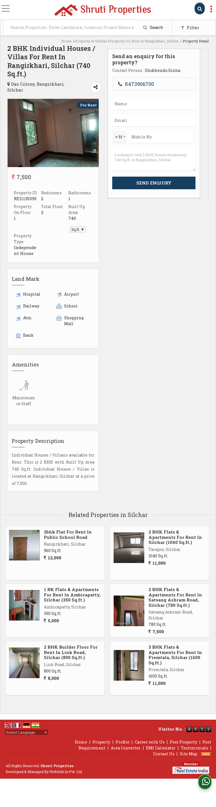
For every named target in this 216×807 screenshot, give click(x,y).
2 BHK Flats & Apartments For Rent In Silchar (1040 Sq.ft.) (175, 537)
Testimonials (194, 748)
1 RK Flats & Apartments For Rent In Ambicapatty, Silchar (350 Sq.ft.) (72, 595)
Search (155, 27)
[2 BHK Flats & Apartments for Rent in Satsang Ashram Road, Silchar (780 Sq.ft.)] (129, 611)
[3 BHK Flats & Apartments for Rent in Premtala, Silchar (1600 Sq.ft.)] (129, 665)
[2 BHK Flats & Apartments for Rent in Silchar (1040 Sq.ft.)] (129, 547)
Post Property (183, 742)
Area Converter (126, 748)
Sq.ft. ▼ (77, 229)
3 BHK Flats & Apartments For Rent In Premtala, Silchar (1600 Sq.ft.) (175, 654)
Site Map (188, 753)
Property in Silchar (91, 41)
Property (101, 742)
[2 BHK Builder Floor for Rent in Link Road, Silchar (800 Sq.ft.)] (24, 663)
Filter (192, 27)
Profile (122, 742)
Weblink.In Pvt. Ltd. (66, 771)
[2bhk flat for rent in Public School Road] (24, 545)
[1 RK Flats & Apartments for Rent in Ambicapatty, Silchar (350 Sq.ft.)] (24, 605)
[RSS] (206, 753)
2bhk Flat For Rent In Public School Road (68, 534)
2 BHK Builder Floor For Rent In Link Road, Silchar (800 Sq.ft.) (71, 652)
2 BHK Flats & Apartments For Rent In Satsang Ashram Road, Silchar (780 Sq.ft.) (175, 597)
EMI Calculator (161, 748)
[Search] (200, 8)
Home (66, 41)
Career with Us (150, 742)
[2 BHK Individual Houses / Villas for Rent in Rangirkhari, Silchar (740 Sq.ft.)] (53, 165)
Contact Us (163, 753)
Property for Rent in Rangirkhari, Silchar (144, 41)
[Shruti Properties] (102, 10)
